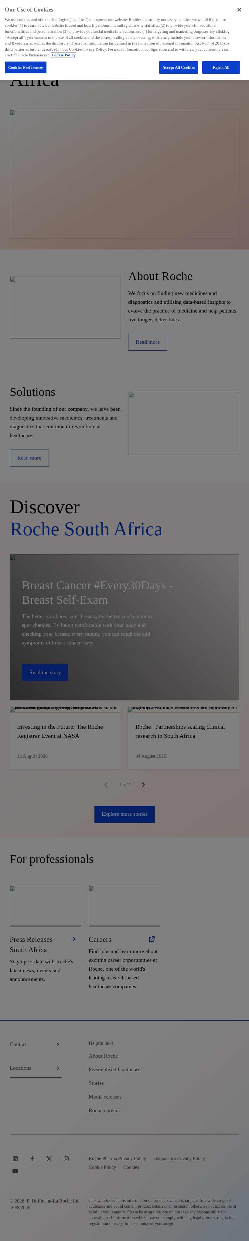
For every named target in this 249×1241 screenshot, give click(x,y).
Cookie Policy (64, 55)
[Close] (239, 9)
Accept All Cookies (178, 67)
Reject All (221, 67)
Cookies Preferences (25, 67)
